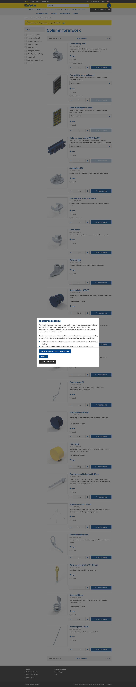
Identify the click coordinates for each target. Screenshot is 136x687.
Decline (43, 356)
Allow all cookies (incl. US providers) (55, 351)
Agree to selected (47, 362)
